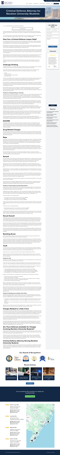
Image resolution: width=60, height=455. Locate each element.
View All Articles (30, 383)
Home (27, 3)
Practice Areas (35, 3)
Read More (52, 105)
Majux (19, 452)
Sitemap (53, 452)
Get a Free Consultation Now (30, 396)
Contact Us (56, 3)
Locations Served (42, 3)
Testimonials (48, 3)
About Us (30, 3)
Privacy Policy (49, 452)
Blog (52, 3)
